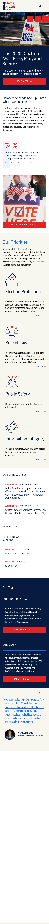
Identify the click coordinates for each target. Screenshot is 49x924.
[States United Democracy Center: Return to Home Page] (9, 6)
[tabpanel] (24, 51)
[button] (41, 6)
